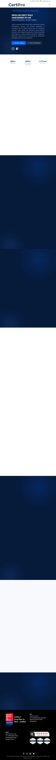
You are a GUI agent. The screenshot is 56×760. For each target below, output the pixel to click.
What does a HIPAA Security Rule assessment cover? (15, 619)
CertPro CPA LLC (34, 716)
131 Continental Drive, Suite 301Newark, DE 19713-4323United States (38, 719)
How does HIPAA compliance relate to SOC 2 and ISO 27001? (17, 628)
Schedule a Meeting (19, 43)
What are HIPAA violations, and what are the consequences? (17, 610)
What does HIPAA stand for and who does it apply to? (15, 597)
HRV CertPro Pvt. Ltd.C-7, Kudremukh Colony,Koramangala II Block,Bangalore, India (12, 736)
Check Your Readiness (34, 43)
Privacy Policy (11, 756)
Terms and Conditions (30, 756)
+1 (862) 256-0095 (35, 1)
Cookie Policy (19, 756)
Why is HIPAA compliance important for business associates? (17, 614)
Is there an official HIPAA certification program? (14, 623)
